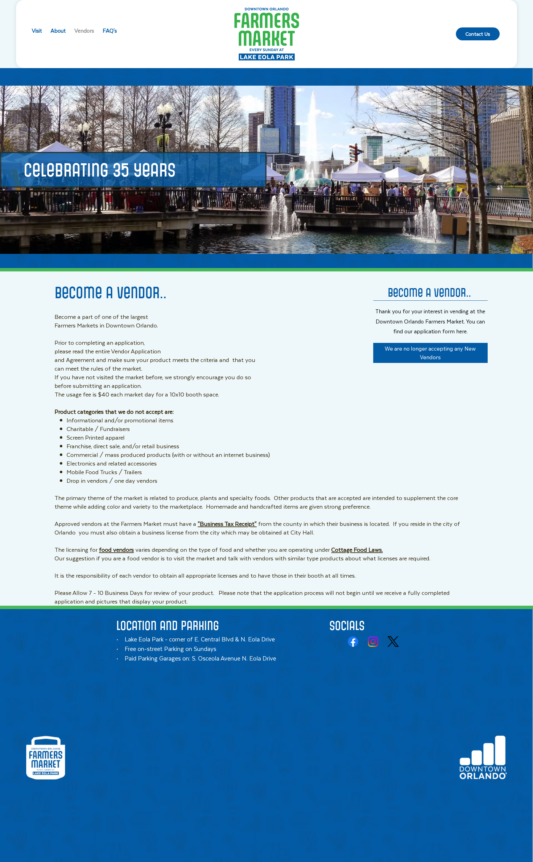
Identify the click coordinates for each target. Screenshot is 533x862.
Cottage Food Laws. (357, 549)
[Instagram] (373, 642)
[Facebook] (353, 642)
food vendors (116, 549)
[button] (430, 353)
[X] (393, 642)
